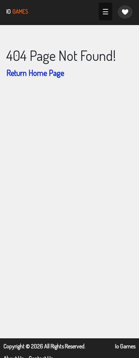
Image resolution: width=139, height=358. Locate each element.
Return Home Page (35, 72)
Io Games (125, 346)
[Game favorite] (125, 12)
